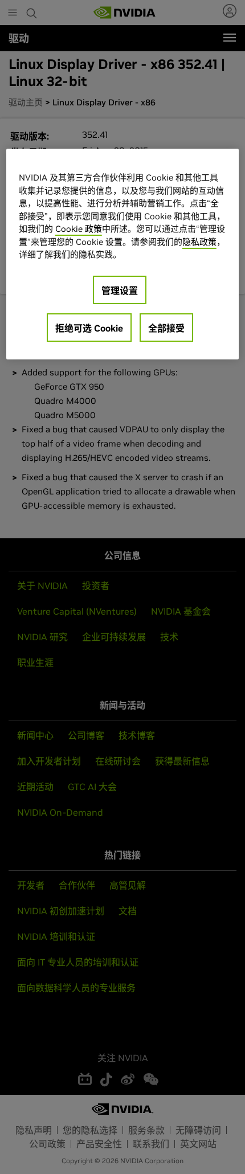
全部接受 (166, 328)
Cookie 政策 (78, 228)
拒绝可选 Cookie (89, 328)
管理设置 (119, 290)
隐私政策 (199, 241)
